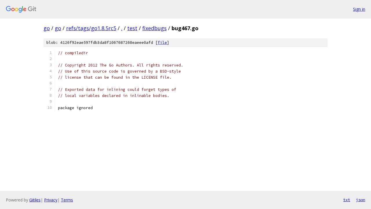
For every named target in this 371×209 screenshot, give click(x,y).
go (46, 28)
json (360, 199)
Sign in (359, 9)
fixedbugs (154, 28)
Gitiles (35, 200)
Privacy (50, 200)
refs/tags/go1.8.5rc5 (91, 28)
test (132, 28)
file (162, 42)
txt (346, 199)
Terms (67, 200)
